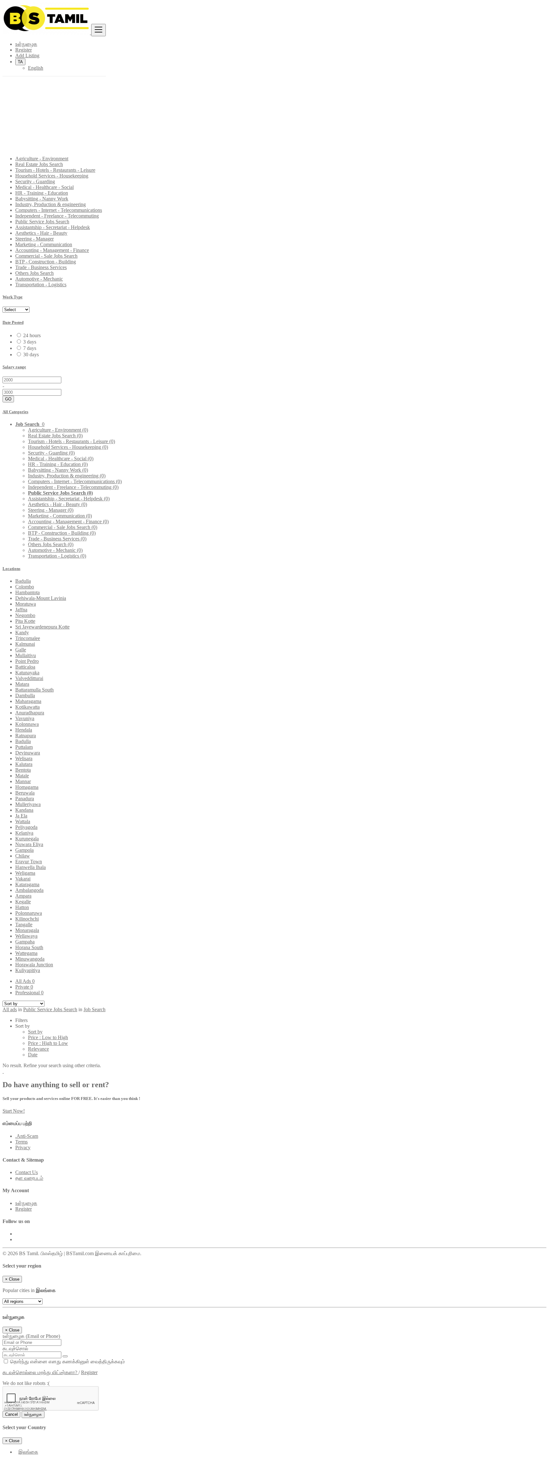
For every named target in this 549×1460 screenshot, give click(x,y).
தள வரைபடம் (29, 1178)
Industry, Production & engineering (50, 204)
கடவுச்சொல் (15, 1348)
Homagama (26, 787)
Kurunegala (27, 838)
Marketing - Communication (43, 244)
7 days (29, 348)
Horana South (29, 947)
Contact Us (26, 1172)
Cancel (11, 1414)
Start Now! (14, 1111)
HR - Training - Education (41, 193)
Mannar (23, 781)
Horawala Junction (34, 964)
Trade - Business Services (41, 267)
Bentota (23, 770)
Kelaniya (24, 833)
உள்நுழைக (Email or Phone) (31, 1336)
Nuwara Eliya (29, 844)
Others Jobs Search (34, 273)
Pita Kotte (25, 621)
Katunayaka (27, 672)
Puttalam (24, 747)
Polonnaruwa (28, 913)
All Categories (15, 411)
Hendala (23, 730)
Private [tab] (24, 987)
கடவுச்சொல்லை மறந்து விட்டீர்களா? (40, 1372)
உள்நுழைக (26, 44)
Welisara (23, 758)
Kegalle (23, 901)
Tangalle (23, 924)
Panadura (24, 798)
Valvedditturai (29, 678)
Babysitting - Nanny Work (41, 198)
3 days (29, 341)
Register (23, 49)
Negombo (25, 615)
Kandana (24, 810)
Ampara (23, 896)
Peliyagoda (26, 827)
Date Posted (13, 322)
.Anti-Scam (26, 1136)
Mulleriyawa (28, 804)
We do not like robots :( (26, 1383)
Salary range (14, 367)
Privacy (22, 1147)
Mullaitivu (25, 655)
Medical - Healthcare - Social (44, 187)
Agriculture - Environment (41, 158)
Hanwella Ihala (30, 867)
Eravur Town (28, 861)
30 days (31, 354)
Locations (11, 568)
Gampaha (25, 941)
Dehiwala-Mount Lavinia (40, 598)
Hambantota (27, 592)
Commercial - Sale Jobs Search (46, 256)
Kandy (22, 632)
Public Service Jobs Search (42, 221)
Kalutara (23, 764)
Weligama (25, 873)
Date (32, 1054)
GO (8, 399)
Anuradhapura (29, 712)
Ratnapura (25, 735)
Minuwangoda (29, 959)
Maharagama (28, 701)
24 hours (32, 335)
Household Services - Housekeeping (51, 175)
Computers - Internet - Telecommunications (58, 210)
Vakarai (22, 878)
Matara (22, 684)
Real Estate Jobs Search (39, 164)
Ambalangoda (29, 890)
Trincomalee (27, 638)
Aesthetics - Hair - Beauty (41, 233)
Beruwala (25, 793)
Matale (22, 775)
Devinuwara (27, 752)
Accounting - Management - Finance (52, 250)
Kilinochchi (27, 918)
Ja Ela (21, 815)
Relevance (38, 1049)
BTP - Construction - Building (45, 261)
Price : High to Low (48, 1043)
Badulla (23, 581)
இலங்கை (28, 1452)
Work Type (13, 297)
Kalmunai (25, 644)
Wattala (22, 821)
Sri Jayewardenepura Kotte (42, 626)
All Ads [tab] (25, 981)
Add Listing (27, 55)
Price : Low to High (48, 1037)
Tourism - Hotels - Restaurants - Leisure (55, 170)
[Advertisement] (274, 106)
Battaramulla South (34, 689)
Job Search (94, 1009)
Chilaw (22, 856)
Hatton (22, 907)
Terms (21, 1141)
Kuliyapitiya (27, 970)
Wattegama (26, 953)
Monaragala (27, 930)
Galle (20, 649)
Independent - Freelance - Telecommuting (57, 216)
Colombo (24, 586)
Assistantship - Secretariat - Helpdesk (52, 227)
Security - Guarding (35, 181)
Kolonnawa (27, 724)
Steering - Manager (34, 238)
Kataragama (27, 884)
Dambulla (25, 695)
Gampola (24, 850)
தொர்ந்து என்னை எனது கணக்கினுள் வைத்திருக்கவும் (67, 1361)
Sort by (35, 1031)
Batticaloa (25, 667)
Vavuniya (24, 718)
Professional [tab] (29, 992)
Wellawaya (26, 936)
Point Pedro (27, 661)
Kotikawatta (27, 707)
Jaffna (21, 609)
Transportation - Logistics (40, 284)
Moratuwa (25, 604)
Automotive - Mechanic (39, 279)
